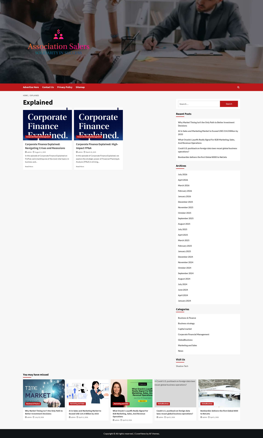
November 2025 (185, 207)
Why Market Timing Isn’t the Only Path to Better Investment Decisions (206, 124)
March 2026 (183, 185)
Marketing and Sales (187, 345)
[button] (238, 87)
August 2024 (184, 278)
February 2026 (185, 191)
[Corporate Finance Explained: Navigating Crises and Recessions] (47, 124)
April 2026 (183, 180)
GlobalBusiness (185, 340)
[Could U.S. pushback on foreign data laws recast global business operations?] (175, 393)
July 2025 (182, 229)
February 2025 (185, 246)
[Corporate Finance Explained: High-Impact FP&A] (98, 124)
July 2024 (182, 284)
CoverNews (140, 433)
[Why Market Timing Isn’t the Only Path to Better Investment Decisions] (44, 393)
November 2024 (185, 262)
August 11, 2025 (40, 152)
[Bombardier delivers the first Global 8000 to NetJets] (219, 393)
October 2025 (184, 213)
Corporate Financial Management (38, 137)
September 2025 (186, 218)
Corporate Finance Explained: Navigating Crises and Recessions (45, 146)
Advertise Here (31, 87)
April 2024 (183, 295)
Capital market (185, 329)
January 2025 (184, 251)
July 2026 (182, 174)
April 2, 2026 (170, 417)
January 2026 (184, 196)
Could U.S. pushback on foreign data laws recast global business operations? (207, 150)
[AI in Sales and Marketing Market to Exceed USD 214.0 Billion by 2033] (88, 393)
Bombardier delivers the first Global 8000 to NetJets (202, 157)
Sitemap (80, 87)
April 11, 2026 (83, 417)
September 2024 (186, 273)
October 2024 (184, 268)
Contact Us (48, 87)
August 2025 (184, 224)
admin (29, 152)
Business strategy (186, 323)
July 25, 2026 (39, 417)
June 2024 (183, 289)
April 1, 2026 (214, 417)
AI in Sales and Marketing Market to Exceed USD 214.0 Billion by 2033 (208, 133)
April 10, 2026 (127, 420)
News (180, 351)
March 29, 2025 (91, 152)
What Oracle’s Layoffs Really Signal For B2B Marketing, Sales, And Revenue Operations (206, 141)
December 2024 (185, 257)
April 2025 (183, 235)
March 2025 (183, 240)
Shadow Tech (182, 366)
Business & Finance (187, 318)
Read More (29, 166)
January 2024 (184, 300)
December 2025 (185, 202)
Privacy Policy (64, 87)
